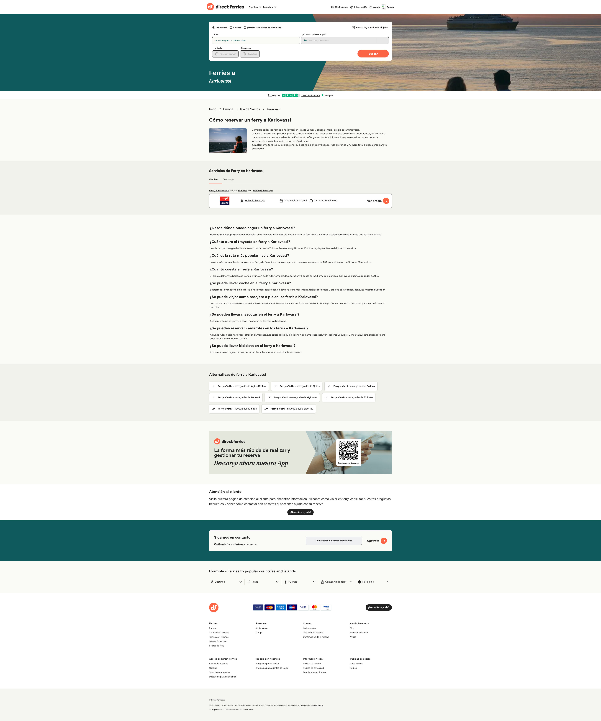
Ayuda (353, 637)
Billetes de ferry (216, 645)
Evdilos (371, 386)
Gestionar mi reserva (313, 632)
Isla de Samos (250, 109)
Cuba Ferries (356, 663)
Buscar (373, 53)
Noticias (213, 668)
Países (212, 628)
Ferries (353, 668)
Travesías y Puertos (219, 637)
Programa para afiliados (267, 663)
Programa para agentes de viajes (272, 668)
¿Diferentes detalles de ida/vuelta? (264, 27)
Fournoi (255, 397)
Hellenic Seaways (263, 190)
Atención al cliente (359, 632)
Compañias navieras (219, 632)
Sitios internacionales (219, 672)
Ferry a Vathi (225, 386)
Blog (352, 628)
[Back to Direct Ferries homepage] (225, 7)
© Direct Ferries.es (217, 700)
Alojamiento (261, 628)
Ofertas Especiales (218, 641)
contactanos (317, 705)
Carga (259, 632)
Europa (228, 109)
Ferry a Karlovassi (219, 190)
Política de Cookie (312, 663)
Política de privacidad (313, 668)
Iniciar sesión (309, 628)
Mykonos (312, 397)
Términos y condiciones (314, 672)
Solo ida (237, 27)
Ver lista (213, 179)
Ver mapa (228, 179)
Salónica (242, 190)
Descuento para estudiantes (222, 676)
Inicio (212, 109)
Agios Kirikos (258, 386)
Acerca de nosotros (218, 663)
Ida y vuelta (221, 27)
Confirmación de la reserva (316, 637)
